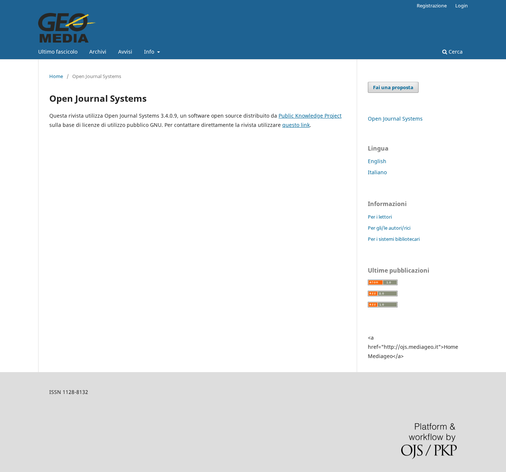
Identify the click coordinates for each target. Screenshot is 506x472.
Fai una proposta (393, 87)
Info (150, 51)
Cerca (455, 51)
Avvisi (125, 51)
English (377, 161)
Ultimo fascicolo (57, 51)
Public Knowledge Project (310, 115)
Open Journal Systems (395, 118)
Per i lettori (380, 216)
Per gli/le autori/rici (389, 228)
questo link (296, 124)
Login (461, 5)
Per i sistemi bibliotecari (394, 239)
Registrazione (432, 5)
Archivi (97, 51)
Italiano (377, 172)
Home (56, 76)
